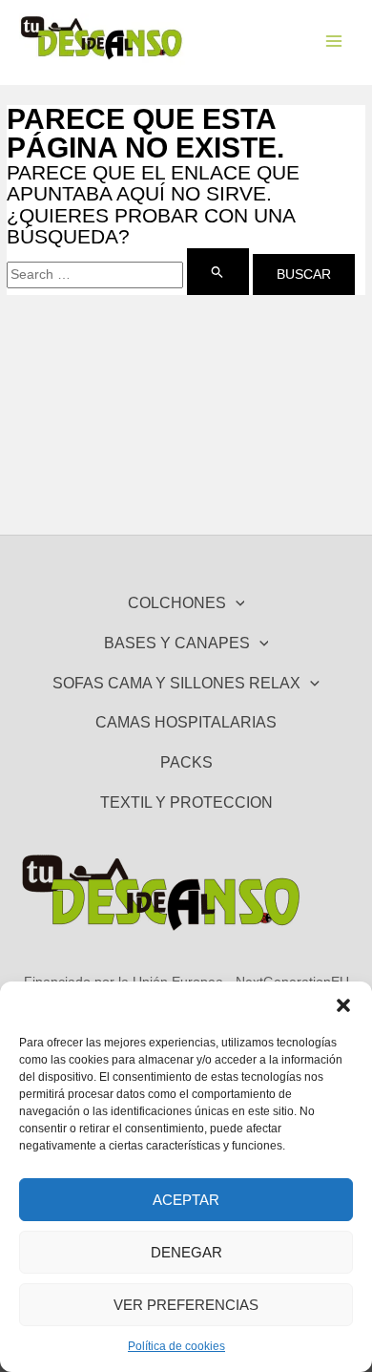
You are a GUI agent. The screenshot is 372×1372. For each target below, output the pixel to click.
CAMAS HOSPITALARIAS (186, 721)
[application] (235, 603)
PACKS (186, 761)
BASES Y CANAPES (177, 642)
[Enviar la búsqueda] (217, 271)
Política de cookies (176, 1346)
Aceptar (186, 1200)
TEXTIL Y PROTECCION (186, 802)
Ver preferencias (186, 1305)
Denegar (186, 1252)
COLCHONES (177, 602)
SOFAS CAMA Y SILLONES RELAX (176, 682)
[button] (343, 1005)
